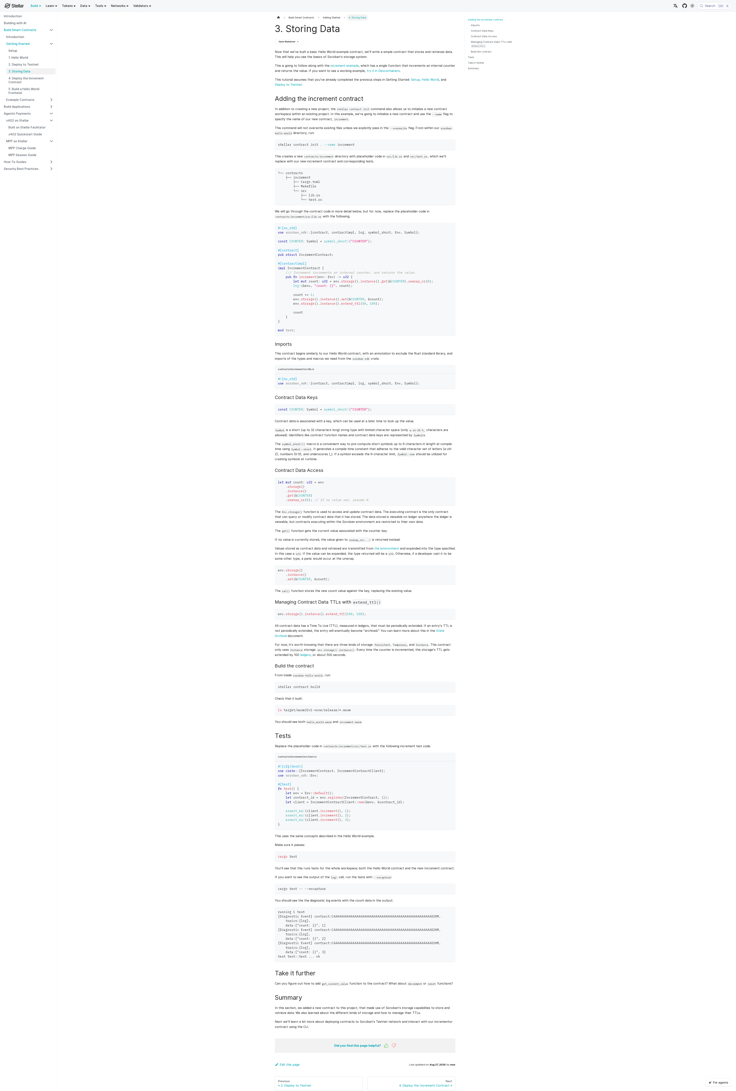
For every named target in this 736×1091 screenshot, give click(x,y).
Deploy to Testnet (288, 84)
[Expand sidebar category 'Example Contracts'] (51, 100)
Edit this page (290, 1064)
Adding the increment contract (485, 19)
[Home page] (278, 18)
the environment (386, 548)
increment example (344, 65)
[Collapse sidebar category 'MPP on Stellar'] (51, 141)
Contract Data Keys (482, 30)
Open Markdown (287, 41)
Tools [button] (99, 6)
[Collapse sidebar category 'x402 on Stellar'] (51, 120)
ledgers (305, 655)
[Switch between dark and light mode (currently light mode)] (692, 6)
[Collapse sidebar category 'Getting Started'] (51, 44)
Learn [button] (50, 6)
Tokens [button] (67, 6)
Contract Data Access (484, 36)
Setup (415, 79)
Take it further (476, 62)
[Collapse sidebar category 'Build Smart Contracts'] (51, 30)
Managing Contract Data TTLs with (491, 43)
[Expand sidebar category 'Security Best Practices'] (51, 169)
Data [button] (83, 6)
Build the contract (481, 51)
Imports (475, 25)
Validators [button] (140, 6)
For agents (720, 1082)
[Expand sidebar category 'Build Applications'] (51, 107)
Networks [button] (118, 6)
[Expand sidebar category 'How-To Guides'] (51, 162)
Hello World (430, 79)
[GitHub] (684, 6)
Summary (473, 68)
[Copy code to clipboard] (451, 144)
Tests (471, 57)
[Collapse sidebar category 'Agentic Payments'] (51, 113)
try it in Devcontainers (383, 71)
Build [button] (34, 6)
